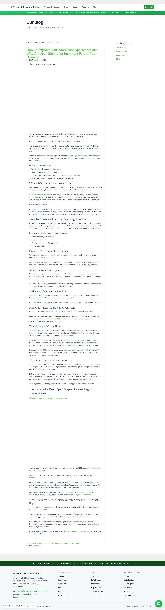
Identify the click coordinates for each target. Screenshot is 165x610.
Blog (118, 59)
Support (85, 7)
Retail (60, 587)
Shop (66, 7)
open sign (120, 55)
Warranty (128, 587)
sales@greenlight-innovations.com (33, 591)
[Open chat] (158, 603)
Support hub (129, 576)
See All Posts (121, 47)
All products (96, 587)
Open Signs (95, 576)
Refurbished (96, 580)
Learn (75, 7)
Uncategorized (121, 51)
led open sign (57, 543)
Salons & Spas (63, 584)
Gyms (60, 591)
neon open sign (45, 543)
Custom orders (97, 591)
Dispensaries (63, 580)
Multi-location (63, 595)
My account (129, 591)
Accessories (96, 584)
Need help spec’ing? (19, 606)
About (95, 7)
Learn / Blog (129, 595)
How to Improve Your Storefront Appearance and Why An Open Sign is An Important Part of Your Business (62, 53)
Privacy (127, 606)
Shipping (135, 606)
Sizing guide (129, 584)
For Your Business (52, 7)
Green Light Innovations (71, 543)
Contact (149, 606)
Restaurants (62, 576)
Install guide (129, 580)
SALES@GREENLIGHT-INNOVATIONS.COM (118, 563)
